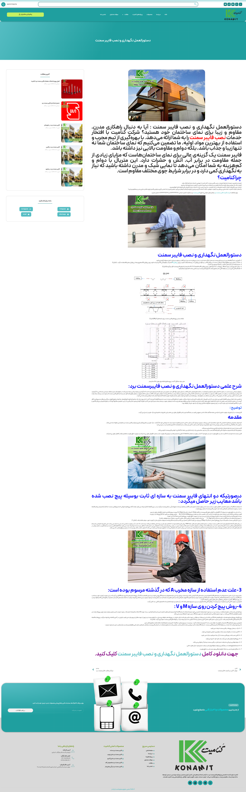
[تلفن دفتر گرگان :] (73, 758)
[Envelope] (225, 4)
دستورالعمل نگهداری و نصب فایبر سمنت (159, 654)
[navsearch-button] (195, 4)
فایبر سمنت (196, 193)
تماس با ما (103, 15)
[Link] (229, 4)
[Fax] (195, 783)
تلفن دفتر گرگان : (65, 756)
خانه (166, 15)
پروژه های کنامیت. (137, 15)
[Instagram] (236, 4)
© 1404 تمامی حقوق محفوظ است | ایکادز (123, 789)
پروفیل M (175, 263)
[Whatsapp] (240, 4)
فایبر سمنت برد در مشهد (52, 169)
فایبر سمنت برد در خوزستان (51, 125)
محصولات (149, 15)
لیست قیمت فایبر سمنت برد (222, 193)
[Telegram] (233, 4)
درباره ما (158, 15)
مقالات (126, 15)
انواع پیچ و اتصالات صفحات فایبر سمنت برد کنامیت (45, 81)
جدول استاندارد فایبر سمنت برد (50, 103)
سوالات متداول (114, 15)
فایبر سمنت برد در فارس (52, 147)
